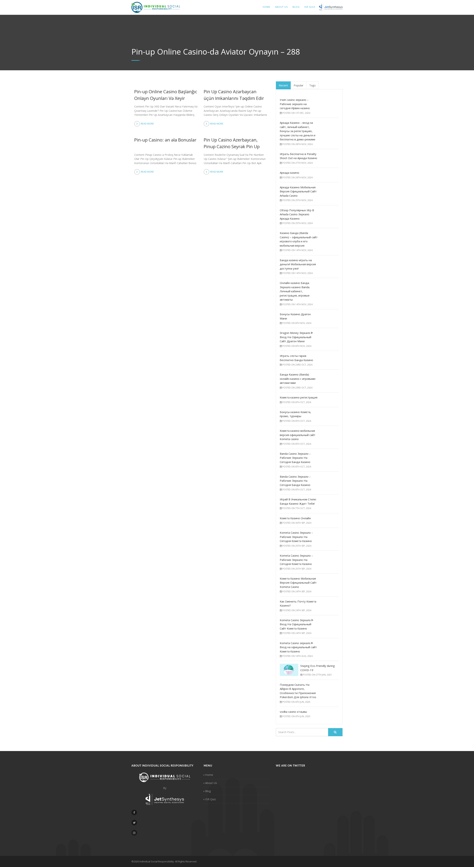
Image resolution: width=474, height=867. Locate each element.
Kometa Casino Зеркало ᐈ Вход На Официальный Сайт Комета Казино (296, 624)
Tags (312, 85)
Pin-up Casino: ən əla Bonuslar (165, 140)
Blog (296, 7)
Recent (283, 85)
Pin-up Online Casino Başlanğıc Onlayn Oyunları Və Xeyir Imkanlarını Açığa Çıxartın (165, 98)
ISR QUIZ (309, 7)
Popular (298, 85)
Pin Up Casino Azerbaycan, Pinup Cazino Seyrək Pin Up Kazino (232, 146)
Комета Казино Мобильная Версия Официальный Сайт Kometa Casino (298, 583)
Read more (147, 123)
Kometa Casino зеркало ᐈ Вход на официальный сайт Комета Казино (298, 647)
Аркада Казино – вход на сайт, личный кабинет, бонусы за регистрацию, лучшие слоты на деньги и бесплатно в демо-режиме (297, 131)
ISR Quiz (210, 799)
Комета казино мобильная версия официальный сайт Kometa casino (297, 435)
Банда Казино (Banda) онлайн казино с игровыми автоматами (297, 379)
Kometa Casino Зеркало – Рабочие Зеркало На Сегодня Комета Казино (296, 537)
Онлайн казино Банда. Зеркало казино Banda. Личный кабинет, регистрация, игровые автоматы (295, 291)
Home (266, 7)
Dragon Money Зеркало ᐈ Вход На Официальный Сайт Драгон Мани (296, 337)
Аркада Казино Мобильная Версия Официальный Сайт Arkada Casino (298, 191)
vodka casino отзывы (293, 711)
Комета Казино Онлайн (295, 518)
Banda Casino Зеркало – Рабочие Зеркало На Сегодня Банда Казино (295, 458)
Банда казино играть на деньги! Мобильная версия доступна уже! (298, 264)
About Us (281, 7)
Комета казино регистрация (298, 397)
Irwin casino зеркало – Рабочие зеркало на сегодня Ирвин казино (295, 104)
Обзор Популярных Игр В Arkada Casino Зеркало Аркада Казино (297, 214)
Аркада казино (289, 172)
